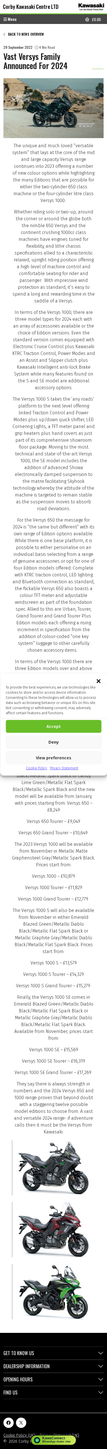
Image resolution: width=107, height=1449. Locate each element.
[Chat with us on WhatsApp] (53, 1440)
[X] (21, 1423)
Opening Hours (18, 1379)
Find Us (10, 1392)
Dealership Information (26, 1366)
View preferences (53, 757)
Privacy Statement (64, 768)
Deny (54, 742)
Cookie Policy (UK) (19, 1435)
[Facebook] (8, 1423)
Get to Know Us (18, 1353)
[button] (98, 680)
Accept (53, 726)
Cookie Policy (36, 768)
